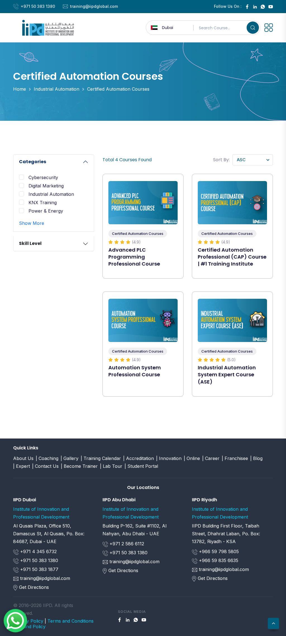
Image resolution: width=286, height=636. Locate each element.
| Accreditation (138, 458)
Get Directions (34, 587)
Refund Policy (31, 626)
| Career (211, 458)
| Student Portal (141, 466)
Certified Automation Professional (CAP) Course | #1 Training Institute (232, 256)
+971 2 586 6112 (126, 543)
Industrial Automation (56, 89)
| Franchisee (235, 458)
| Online (192, 458)
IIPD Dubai (24, 500)
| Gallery (69, 458)
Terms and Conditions (70, 621)
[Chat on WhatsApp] (15, 621)
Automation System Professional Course (134, 371)
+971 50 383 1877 (38, 569)
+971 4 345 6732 (38, 551)
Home (19, 89)
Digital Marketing (46, 186)
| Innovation (169, 458)
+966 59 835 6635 (217, 560)
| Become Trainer (79, 466)
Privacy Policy (28, 621)
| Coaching (47, 458)
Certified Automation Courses (118, 89)
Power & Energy (45, 211)
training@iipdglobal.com (94, 6)
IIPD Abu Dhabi (119, 500)
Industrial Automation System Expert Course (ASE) (227, 374)
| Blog (256, 458)
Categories (32, 161)
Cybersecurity (43, 177)
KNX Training (42, 202)
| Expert (21, 466)
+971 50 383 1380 (38, 6)
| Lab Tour (111, 466)
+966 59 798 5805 (218, 551)
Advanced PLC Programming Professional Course (134, 256)
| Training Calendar (101, 458)
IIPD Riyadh (204, 500)
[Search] (253, 27)
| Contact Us (45, 466)
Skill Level (30, 243)
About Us (23, 458)
